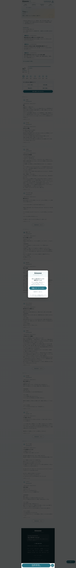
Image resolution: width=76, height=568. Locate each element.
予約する (52, 565)
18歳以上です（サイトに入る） (38, 288)
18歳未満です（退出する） (38, 291)
